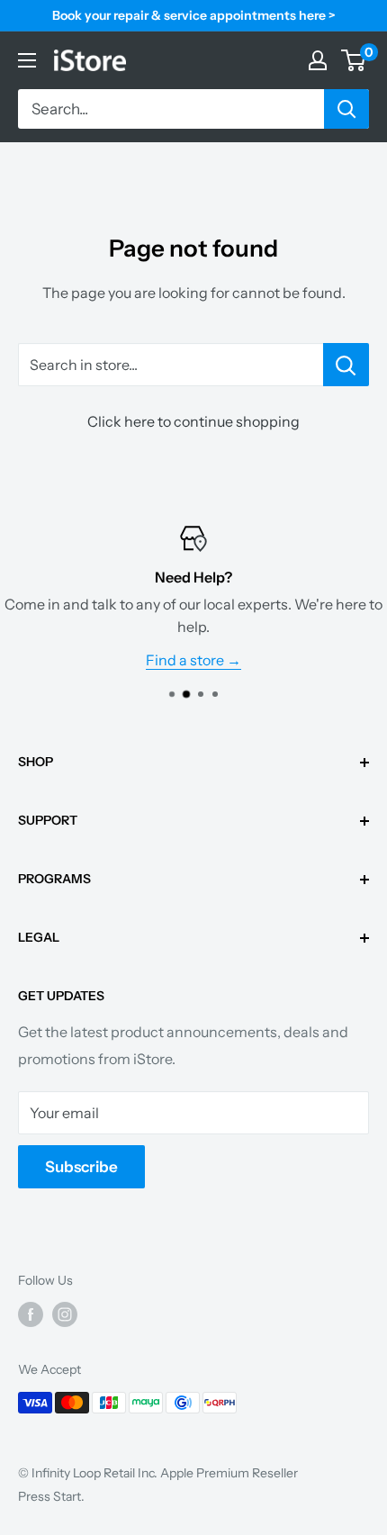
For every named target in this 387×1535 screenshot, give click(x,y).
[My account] (318, 60)
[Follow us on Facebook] (30, 1314)
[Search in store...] (346, 364)
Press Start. (51, 1496)
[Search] (346, 109)
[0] (354, 60)
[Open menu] (27, 60)
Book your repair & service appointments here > (194, 15)
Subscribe (81, 1167)
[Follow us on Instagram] (64, 1314)
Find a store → (193, 660)
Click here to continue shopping (193, 421)
